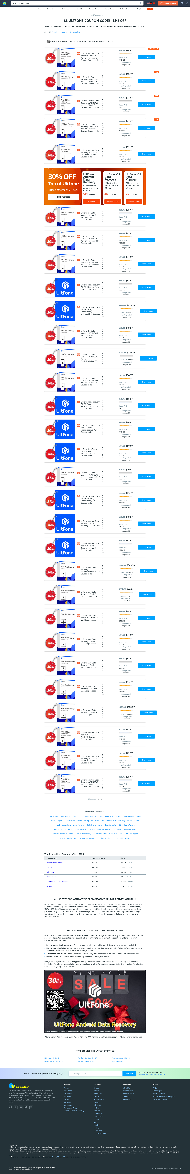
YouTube (21, 1107)
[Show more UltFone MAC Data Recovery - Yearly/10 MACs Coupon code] (59, 712)
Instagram (10, 1107)
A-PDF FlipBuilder (100, 1134)
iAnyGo (139, 9)
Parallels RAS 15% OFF (86, 1061)
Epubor (96, 1128)
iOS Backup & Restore (127, 825)
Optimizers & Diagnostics (93, 816)
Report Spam (158, 1091)
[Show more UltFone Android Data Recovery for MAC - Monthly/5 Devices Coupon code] (59, 154)
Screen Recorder (80, 829)
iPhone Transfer (133, 821)
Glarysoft (97, 1111)
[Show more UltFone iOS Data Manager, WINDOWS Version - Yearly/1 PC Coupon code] (59, 382)
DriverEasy (51, 9)
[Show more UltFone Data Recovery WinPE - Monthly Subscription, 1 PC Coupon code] (59, 500)
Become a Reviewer (160, 1099)
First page (92, 799)
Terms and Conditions (158, 1074)
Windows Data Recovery (73, 821)
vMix (39, 9)
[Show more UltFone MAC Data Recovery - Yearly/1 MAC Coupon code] (59, 641)
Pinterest (31, 1107)
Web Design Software (87, 838)
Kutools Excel (125, 9)
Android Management (113, 816)
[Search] (141, 3)
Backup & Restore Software (94, 821)
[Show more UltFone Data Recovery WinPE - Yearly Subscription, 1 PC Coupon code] (59, 452)
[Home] (89, 15)
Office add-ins (66, 816)
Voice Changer (56, 821)
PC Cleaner (118, 829)
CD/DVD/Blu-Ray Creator (63, 829)
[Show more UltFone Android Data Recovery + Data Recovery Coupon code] (59, 523)
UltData (66, 1099)
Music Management (104, 829)
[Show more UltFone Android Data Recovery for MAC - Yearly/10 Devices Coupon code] (59, 736)
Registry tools (72, 838)
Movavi (96, 1091)
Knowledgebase (159, 1094)
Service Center (128, 1094)
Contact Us (127, 1099)
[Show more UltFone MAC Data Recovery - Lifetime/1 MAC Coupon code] (59, 618)
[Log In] (187, 3)
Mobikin (97, 1125)
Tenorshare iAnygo (71, 1108)
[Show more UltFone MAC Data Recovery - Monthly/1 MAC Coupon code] (59, 689)
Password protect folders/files (63, 834)
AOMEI (96, 1102)
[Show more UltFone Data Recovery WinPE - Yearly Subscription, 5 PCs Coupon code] (59, 429)
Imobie (96, 1119)
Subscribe (129, 1073)
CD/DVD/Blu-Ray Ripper (129, 834)
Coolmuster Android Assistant (58, 881)
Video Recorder (126, 838)
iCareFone (67, 1096)
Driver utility (77, 816)
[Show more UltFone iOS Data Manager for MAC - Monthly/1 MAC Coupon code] (59, 216)
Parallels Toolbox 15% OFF (53, 1061)
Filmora (66, 1088)
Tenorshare (109, 9)
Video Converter (79, 825)
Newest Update (75, 32)
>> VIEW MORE (117, 1061)
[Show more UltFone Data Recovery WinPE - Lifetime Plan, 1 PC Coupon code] (59, 287)
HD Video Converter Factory (74, 1111)
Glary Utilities (52, 877)
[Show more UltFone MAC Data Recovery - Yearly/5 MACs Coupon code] (59, 594)
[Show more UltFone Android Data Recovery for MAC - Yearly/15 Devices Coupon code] (59, 760)
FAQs (155, 1088)
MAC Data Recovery (84, 834)
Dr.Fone (49, 886)
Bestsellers (63, 32)
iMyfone (97, 1108)
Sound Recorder (130, 829)
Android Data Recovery (132, 816)
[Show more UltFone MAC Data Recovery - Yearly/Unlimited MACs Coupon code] (59, 571)
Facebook (15, 1107)
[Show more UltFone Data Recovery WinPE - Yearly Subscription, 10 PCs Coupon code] (59, 405)
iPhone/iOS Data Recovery (115, 821)
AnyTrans (67, 1102)
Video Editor (53, 816)
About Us (126, 1088)
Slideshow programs (94, 825)
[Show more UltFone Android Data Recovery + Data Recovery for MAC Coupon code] (59, 547)
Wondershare (94, 9)
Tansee (96, 1122)
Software (62, 838)
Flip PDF (92, 829)
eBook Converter (110, 825)
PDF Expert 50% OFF (51, 1058)
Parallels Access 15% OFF (121, 1058)
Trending (55, 32)
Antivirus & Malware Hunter (108, 838)
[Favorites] (182, 3)
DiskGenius (68, 1105)
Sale (150, 9)
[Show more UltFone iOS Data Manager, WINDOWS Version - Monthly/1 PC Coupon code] (59, 476)
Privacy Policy (143, 1074)
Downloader (113, 834)
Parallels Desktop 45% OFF (87, 1058)
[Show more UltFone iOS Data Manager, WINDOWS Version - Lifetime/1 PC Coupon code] (59, 240)
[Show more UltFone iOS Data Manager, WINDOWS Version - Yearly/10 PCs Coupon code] (59, 334)
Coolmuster (66, 9)
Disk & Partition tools (63, 825)
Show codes (146, 57)
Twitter (26, 1107)
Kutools (49, 867)
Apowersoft (98, 1131)
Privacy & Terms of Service (60, 1157)
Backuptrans (98, 1116)
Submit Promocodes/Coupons (164, 1096)
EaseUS (79, 9)
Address (126, 1096)
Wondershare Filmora (55, 863)
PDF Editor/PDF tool (100, 834)
